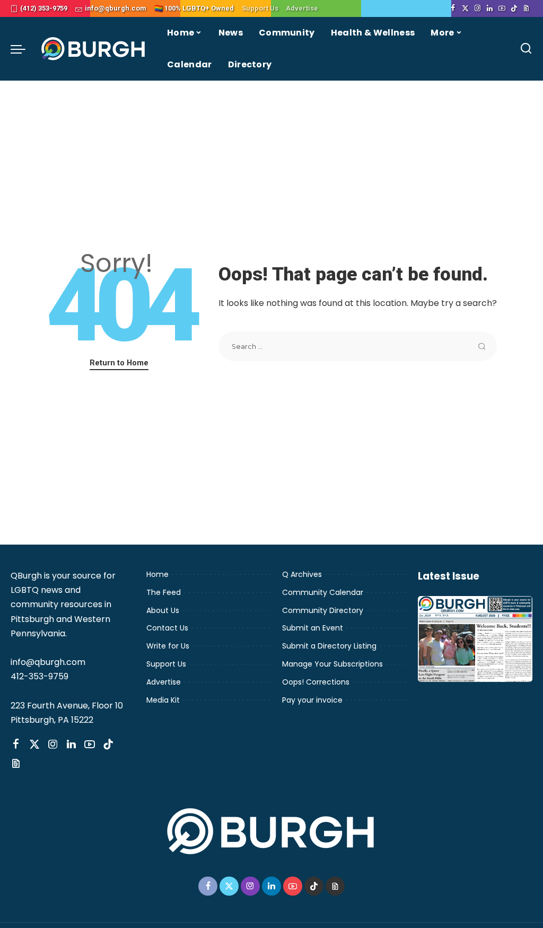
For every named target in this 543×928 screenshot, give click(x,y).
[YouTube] (502, 8)
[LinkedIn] (490, 8)
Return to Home (119, 362)
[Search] (526, 49)
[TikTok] (514, 8)
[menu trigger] (23, 49)
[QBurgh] (93, 49)
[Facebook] (453, 8)
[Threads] (526, 8)
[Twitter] (465, 8)
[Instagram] (477, 8)
